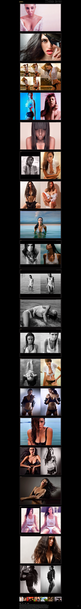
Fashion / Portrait (58, 1)
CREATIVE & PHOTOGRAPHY (49, 2)
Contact (60, 2)
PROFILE (56, 2)
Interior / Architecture (49, 0)
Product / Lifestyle (58, 0)
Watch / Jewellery (51, 1)
